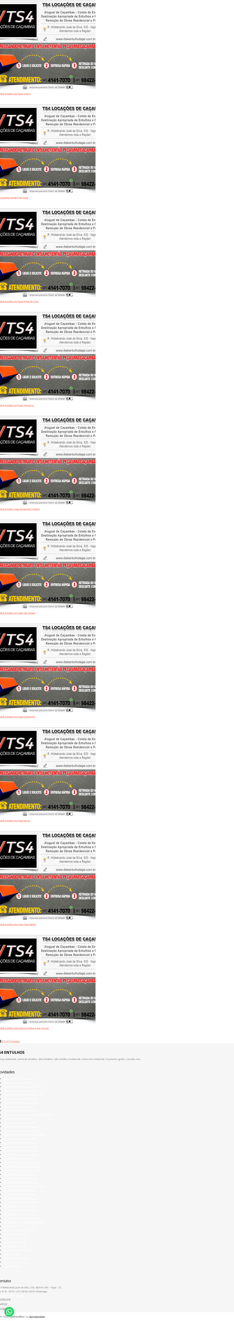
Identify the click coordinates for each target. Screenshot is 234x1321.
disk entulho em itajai (14, 1238)
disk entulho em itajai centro (15, 93)
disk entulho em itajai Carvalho (19, 1122)
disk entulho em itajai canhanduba (21, 1202)
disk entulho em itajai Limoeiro (19, 1142)
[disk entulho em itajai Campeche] (48, 711)
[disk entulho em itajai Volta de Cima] (48, 296)
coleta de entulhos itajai (16, 1257)
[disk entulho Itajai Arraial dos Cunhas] (48, 503)
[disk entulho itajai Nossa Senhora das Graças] (48, 1022)
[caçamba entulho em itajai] (48, 192)
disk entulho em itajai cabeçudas (20, 1198)
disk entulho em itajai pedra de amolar (24, 1186)
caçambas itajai (11, 1265)
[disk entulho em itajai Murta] (48, 815)
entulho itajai (10, 1226)
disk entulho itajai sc (14, 1234)
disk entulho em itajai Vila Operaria (21, 1126)
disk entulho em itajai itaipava (19, 1190)
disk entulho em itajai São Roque (17, 613)
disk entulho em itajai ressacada (20, 1174)
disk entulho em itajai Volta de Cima (19, 301)
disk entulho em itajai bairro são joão (23, 1222)
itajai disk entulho (12, 1253)
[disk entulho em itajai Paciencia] (48, 399)
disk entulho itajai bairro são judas (21, 1218)
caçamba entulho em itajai (14, 197)
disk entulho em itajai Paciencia (17, 405)
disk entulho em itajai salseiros (19, 1210)
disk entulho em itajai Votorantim (21, 1130)
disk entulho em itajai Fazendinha (18, 924)
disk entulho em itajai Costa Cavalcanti (23, 1134)
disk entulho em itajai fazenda (19, 1194)
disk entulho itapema (14, 1246)
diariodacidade (37, 1316)
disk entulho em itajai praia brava (21, 1182)
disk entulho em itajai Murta (15, 820)
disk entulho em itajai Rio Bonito (20, 1146)
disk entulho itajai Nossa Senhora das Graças (24, 1028)
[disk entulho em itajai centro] (48, 88)
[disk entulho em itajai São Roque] (48, 607)
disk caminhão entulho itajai (17, 1250)
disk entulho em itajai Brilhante (19, 1138)
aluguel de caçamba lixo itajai (18, 1230)
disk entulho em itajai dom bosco (21, 1178)
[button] (9, 1312)
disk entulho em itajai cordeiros (20, 1214)
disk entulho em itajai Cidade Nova (21, 1166)
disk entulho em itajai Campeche (17, 716)
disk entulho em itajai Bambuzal (20, 1154)
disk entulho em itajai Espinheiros (21, 1150)
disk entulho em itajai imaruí (18, 1158)
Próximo (15, 1041)
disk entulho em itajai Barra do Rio (21, 1162)
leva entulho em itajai (14, 1261)
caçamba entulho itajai (15, 1242)
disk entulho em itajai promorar (20, 1206)
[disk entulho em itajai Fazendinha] (48, 919)
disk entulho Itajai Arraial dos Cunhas (20, 509)
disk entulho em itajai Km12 (18, 1118)
